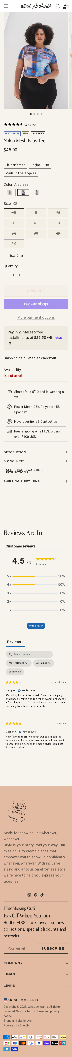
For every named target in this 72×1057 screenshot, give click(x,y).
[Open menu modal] (6, 6)
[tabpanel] (36, 703)
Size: (10, 203)
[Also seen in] (10, 192)
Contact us (48, 421)
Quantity (11, 266)
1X (58, 223)
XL (36, 223)
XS (13, 212)
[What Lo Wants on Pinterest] (36, 896)
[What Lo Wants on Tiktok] (42, 896)
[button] (36, 576)
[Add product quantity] (19, 275)
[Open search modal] (58, 6)
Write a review (36, 625)
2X (14, 233)
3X (36, 233)
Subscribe (52, 949)
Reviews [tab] (15, 642)
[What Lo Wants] (36, 6)
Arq (29, 1021)
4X (58, 233)
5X (14, 243)
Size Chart (17, 255)
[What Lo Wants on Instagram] (29, 896)
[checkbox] (15, 671)
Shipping (11, 358)
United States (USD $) (23, 1000)
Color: (19, 184)
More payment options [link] (36, 317)
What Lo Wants (38, 1007)
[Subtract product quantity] (7, 275)
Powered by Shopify (17, 1025)
